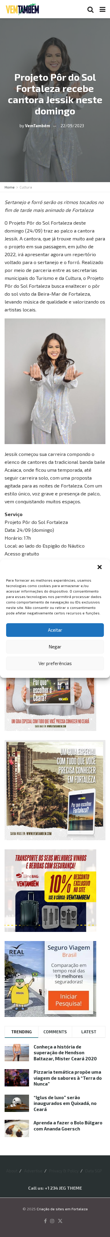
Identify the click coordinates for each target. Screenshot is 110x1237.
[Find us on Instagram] (52, 1221)
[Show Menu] (102, 9)
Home (10, 187)
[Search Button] (90, 9)
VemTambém (37, 125)
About (11, 1170)
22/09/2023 (72, 125)
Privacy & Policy (64, 1170)
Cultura (26, 187)
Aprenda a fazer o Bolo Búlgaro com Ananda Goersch (68, 1125)
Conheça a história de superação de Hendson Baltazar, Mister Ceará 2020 (65, 1052)
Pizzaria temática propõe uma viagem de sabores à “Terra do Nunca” (68, 1077)
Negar (55, 646)
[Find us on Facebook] (45, 1221)
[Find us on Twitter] (60, 1221)
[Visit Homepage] (22, 9)
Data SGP (93, 1170)
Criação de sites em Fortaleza (62, 1209)
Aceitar (55, 630)
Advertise (33, 1170)
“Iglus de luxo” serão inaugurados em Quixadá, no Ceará (65, 1103)
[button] (100, 567)
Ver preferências (55, 663)
